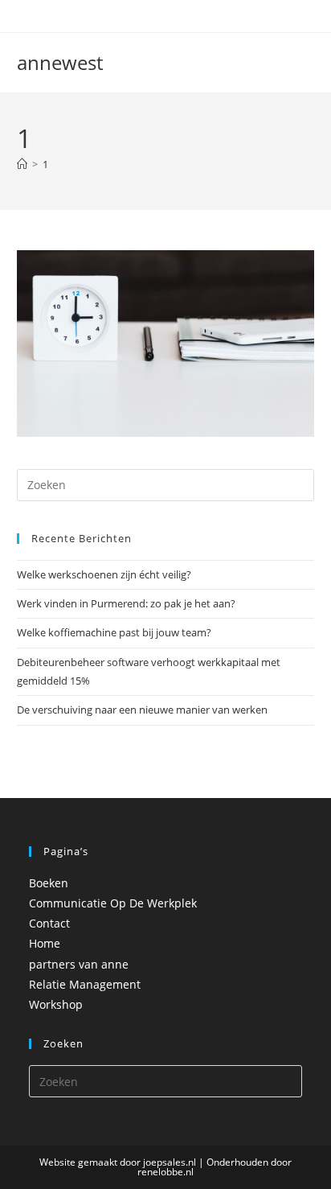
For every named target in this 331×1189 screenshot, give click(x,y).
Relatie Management (85, 984)
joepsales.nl (169, 1162)
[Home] (22, 164)
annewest (60, 62)
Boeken (48, 883)
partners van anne (79, 964)
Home (44, 943)
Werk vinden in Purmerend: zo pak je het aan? (126, 603)
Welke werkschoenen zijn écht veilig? (104, 574)
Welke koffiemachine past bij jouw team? (114, 632)
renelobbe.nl (165, 1172)
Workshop (56, 1004)
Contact (49, 923)
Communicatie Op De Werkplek (113, 903)
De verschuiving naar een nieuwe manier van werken (142, 709)
